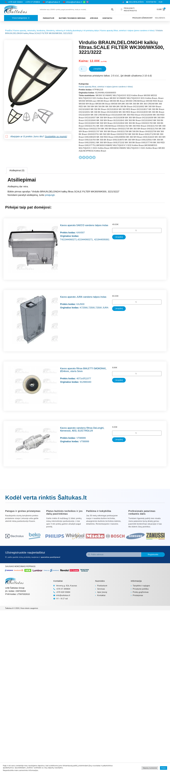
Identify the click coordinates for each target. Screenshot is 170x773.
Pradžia (8, 31)
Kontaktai (107, 18)
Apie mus (94, 18)
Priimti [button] (163, 768)
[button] (80, 157)
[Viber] (87, 2)
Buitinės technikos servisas (72, 18)
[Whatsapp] (84, 2)
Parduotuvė (48, 18)
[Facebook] (123, 2)
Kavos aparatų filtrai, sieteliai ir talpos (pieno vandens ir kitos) (127, 31)
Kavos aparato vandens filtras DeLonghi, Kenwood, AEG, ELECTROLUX (82, 429)
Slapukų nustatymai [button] (150, 768)
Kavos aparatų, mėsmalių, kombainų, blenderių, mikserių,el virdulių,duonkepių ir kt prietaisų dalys (56, 31)
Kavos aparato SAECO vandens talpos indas (84, 225)
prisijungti (50, 195)
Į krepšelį (98, 69)
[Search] (112, 9)
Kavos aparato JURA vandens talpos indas (83, 296)
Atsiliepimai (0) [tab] (16, 170)
